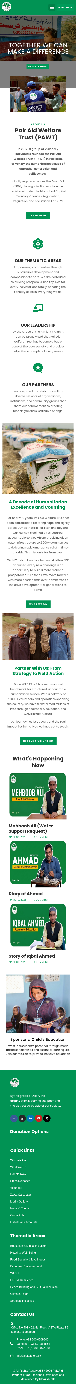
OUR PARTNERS (38, 385)
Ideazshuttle (47, 1379)
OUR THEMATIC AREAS (38, 261)
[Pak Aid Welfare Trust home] (7, 7)
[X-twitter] (47, 1118)
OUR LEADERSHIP (38, 325)
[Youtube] (38, 1118)
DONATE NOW (65, 7)
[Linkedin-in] (30, 1118)
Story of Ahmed (26, 894)
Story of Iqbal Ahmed (32, 956)
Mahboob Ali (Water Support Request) (31, 828)
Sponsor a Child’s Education (38, 1039)
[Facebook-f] (14, 1118)
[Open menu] (51, 7)
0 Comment (41, 837)
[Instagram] (22, 1118)
